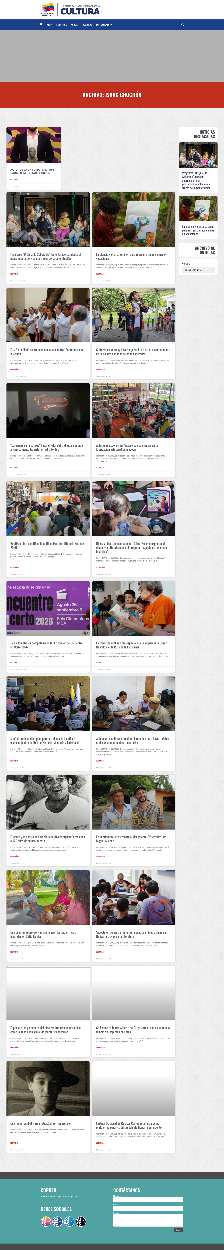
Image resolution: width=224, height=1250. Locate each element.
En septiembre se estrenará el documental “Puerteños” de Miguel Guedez (131, 838)
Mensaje (117, 1213)
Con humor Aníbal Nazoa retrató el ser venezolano (40, 1123)
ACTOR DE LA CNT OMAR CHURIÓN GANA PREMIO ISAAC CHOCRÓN (32, 171)
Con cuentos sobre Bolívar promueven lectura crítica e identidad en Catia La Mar (43, 934)
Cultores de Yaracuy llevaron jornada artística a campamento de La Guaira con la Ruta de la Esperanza (133, 351)
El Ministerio (61, 24)
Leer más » (14, 180)
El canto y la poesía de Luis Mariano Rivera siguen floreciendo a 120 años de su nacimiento (47, 838)
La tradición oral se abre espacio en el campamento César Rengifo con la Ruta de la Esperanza (131, 644)
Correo (116, 1205)
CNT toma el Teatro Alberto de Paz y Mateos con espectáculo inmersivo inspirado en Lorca (133, 1029)
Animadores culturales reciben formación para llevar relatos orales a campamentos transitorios (132, 740)
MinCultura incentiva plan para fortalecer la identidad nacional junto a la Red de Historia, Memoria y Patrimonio (45, 740)
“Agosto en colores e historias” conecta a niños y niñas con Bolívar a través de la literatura (131, 934)
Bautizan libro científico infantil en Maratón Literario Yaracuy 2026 (47, 545)
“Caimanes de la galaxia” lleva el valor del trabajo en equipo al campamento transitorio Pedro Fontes (46, 447)
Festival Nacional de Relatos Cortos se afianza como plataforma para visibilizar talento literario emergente (129, 1125)
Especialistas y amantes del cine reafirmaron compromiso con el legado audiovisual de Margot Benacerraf (45, 1029)
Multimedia (87, 24)
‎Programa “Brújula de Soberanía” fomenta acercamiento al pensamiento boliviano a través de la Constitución (45, 256)
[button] (182, 25)
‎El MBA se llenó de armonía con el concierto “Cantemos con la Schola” (46, 351)
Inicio (49, 24)
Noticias (75, 24)
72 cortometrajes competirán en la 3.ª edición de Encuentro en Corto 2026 (46, 644)
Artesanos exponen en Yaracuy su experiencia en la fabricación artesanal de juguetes (127, 447)
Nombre (117, 1196)
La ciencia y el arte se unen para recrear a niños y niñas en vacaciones (131, 256)
